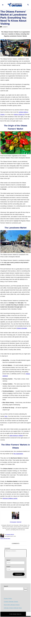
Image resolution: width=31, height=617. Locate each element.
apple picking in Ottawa (16, 435)
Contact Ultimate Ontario (11, 601)
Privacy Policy (8, 598)
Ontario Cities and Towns (5, 538)
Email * (8, 566)
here (6, 416)
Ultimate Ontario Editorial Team (13, 608)
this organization (18, 453)
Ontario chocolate (21, 328)
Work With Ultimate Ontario (12, 605)
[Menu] (2, 4)
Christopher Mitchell (10, 534)
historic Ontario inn (19, 114)
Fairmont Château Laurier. (10, 498)
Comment (7, 548)
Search (6, 586)
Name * (8, 560)
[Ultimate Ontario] (15, 5)
